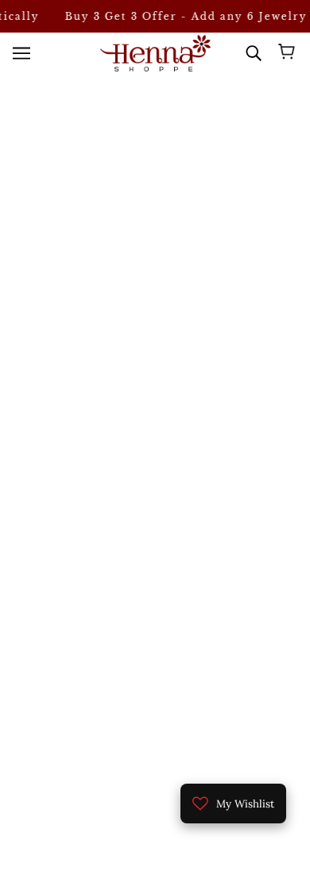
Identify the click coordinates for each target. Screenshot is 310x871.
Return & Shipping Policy (155, 721)
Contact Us (155, 697)
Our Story (155, 649)
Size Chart (155, 672)
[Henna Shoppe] (155, 53)
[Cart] (289, 53)
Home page (176, 197)
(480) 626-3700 (167, 352)
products (190, 215)
